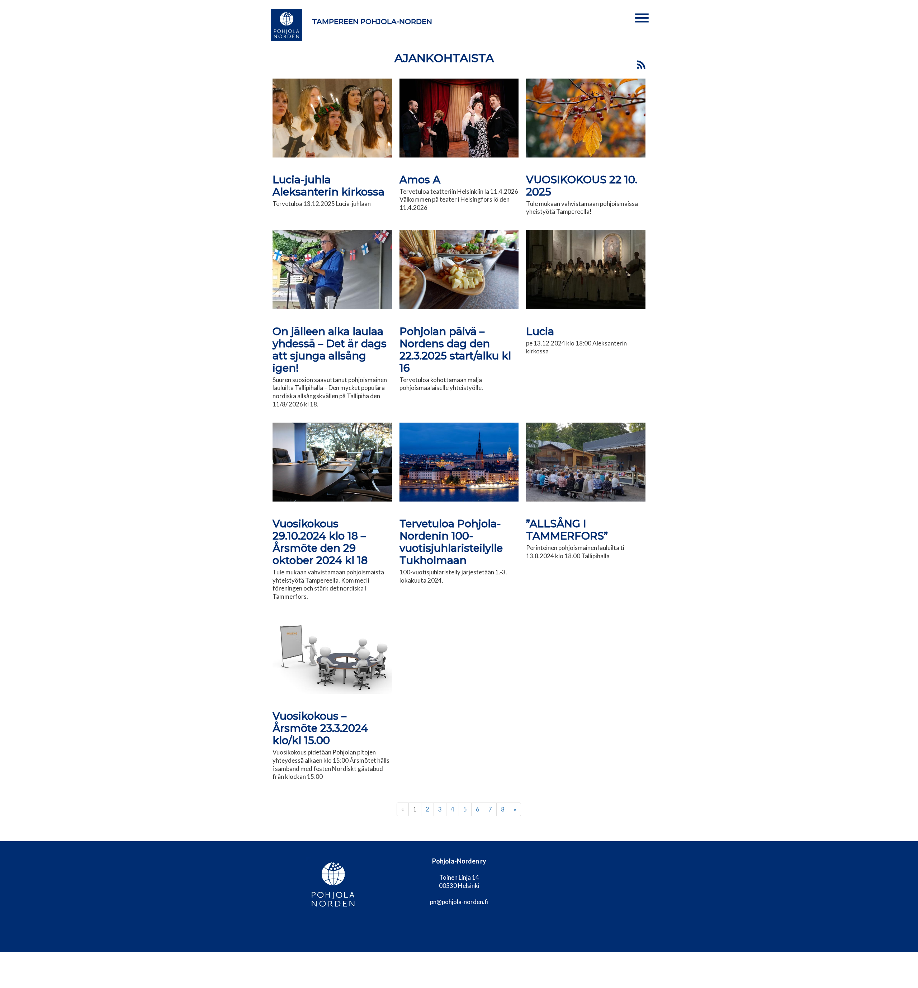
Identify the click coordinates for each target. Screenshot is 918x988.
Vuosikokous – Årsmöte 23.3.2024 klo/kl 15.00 (320, 728)
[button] (642, 18)
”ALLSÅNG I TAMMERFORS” (567, 529)
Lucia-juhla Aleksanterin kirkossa (328, 185)
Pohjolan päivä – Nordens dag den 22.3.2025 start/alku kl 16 (455, 349)
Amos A (419, 179)
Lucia (540, 331)
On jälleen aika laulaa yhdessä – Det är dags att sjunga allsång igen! (330, 349)
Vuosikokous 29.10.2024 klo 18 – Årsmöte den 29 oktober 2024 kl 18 (320, 541)
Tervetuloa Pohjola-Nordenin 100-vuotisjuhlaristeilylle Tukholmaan (451, 541)
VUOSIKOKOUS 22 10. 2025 (581, 185)
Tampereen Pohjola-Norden (372, 21)
